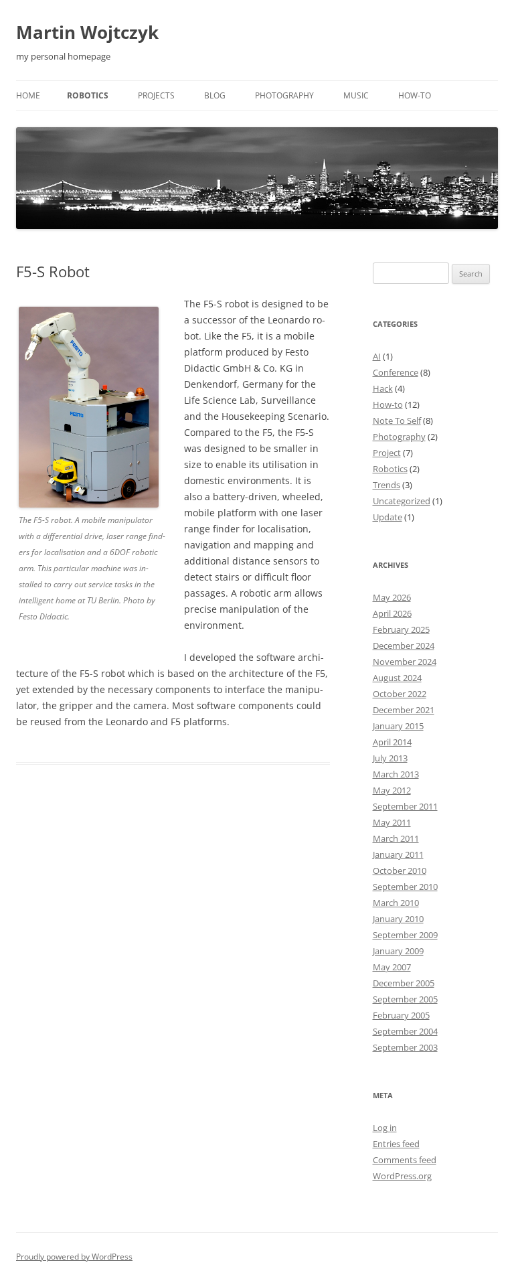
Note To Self (397, 421)
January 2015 (398, 726)
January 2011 (398, 854)
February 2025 (401, 629)
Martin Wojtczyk (87, 32)
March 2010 (396, 903)
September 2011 (405, 806)
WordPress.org (402, 1176)
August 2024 (397, 678)
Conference (395, 372)
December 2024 (403, 645)
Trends (386, 485)
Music (356, 95)
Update (387, 517)
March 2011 (396, 838)
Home (28, 95)
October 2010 (399, 870)
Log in (385, 1128)
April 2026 (392, 613)
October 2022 (399, 694)
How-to (414, 95)
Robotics (87, 95)
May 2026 (392, 597)
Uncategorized (401, 501)
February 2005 (401, 1015)
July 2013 (390, 758)
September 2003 (405, 1047)
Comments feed (404, 1160)
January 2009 (398, 951)
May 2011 (392, 822)
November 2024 (404, 662)
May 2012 (392, 790)
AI (377, 356)
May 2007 (392, 967)
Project (387, 453)
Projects (156, 95)
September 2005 (405, 999)
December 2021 (403, 710)
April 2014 (392, 742)
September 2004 (405, 1031)
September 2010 (405, 887)
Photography (284, 95)
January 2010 (398, 919)
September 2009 (405, 935)
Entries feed (396, 1144)
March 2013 (396, 774)
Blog (215, 95)
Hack (383, 388)
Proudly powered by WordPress (74, 1256)
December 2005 (403, 983)
